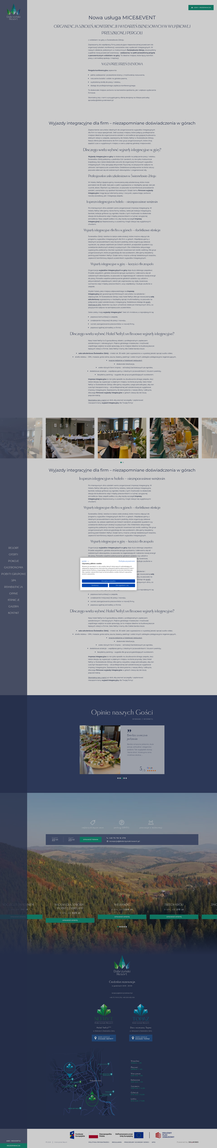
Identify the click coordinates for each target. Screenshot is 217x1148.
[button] (85, 561)
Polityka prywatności (127, 561)
